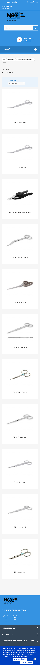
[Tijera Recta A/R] (20, 509)
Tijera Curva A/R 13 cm (20, 167)
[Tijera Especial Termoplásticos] (20, 194)
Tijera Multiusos (20, 302)
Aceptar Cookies (20, 659)
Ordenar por (12, 80)
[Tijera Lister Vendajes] (20, 239)
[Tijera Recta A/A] (20, 464)
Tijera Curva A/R (20, 122)
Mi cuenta (7, 634)
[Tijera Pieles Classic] (20, 374)
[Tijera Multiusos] (20, 284)
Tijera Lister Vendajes (20, 257)
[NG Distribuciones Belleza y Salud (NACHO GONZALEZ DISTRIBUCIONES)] (16, 16)
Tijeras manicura (20, 572)
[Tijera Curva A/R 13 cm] (20, 149)
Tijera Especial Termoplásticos (20, 212)
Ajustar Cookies (26, 662)
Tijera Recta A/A (20, 482)
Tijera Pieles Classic (20, 392)
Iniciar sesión (12, 2)
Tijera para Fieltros (20, 347)
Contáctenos (34, 2)
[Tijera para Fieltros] (20, 329)
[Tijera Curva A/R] (20, 104)
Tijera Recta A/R (20, 527)
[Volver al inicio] (4, 59)
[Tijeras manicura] (20, 554)
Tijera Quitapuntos (20, 437)
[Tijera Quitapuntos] (20, 419)
